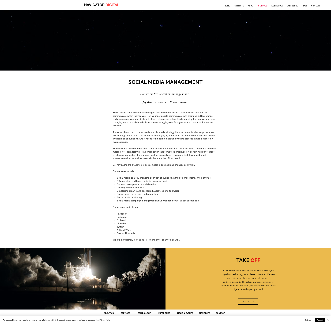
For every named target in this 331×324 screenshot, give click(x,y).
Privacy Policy (105, 320)
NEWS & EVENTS (185, 313)
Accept (320, 320)
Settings (307, 320)
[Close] (327, 320)
